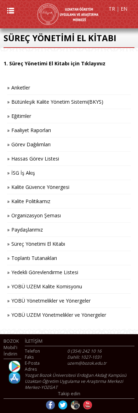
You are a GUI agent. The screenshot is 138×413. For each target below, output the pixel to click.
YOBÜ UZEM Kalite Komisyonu (46, 286)
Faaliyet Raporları (31, 130)
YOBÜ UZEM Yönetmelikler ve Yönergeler (58, 314)
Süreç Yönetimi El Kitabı (38, 243)
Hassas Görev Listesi (35, 158)
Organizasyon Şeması (36, 215)
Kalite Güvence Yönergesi (40, 187)
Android (14, 366)
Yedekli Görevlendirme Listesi (44, 272)
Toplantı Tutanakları (34, 258)
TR (112, 8)
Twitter (62, 405)
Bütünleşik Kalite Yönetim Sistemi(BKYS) (57, 101)
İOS (14, 378)
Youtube (87, 405)
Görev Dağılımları (31, 144)
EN (124, 8)
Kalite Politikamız (30, 201)
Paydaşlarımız (27, 229)
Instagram (75, 405)
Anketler (20, 87)
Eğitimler (21, 116)
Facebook (50, 405)
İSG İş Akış (23, 172)
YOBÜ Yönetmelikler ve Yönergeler (51, 300)
